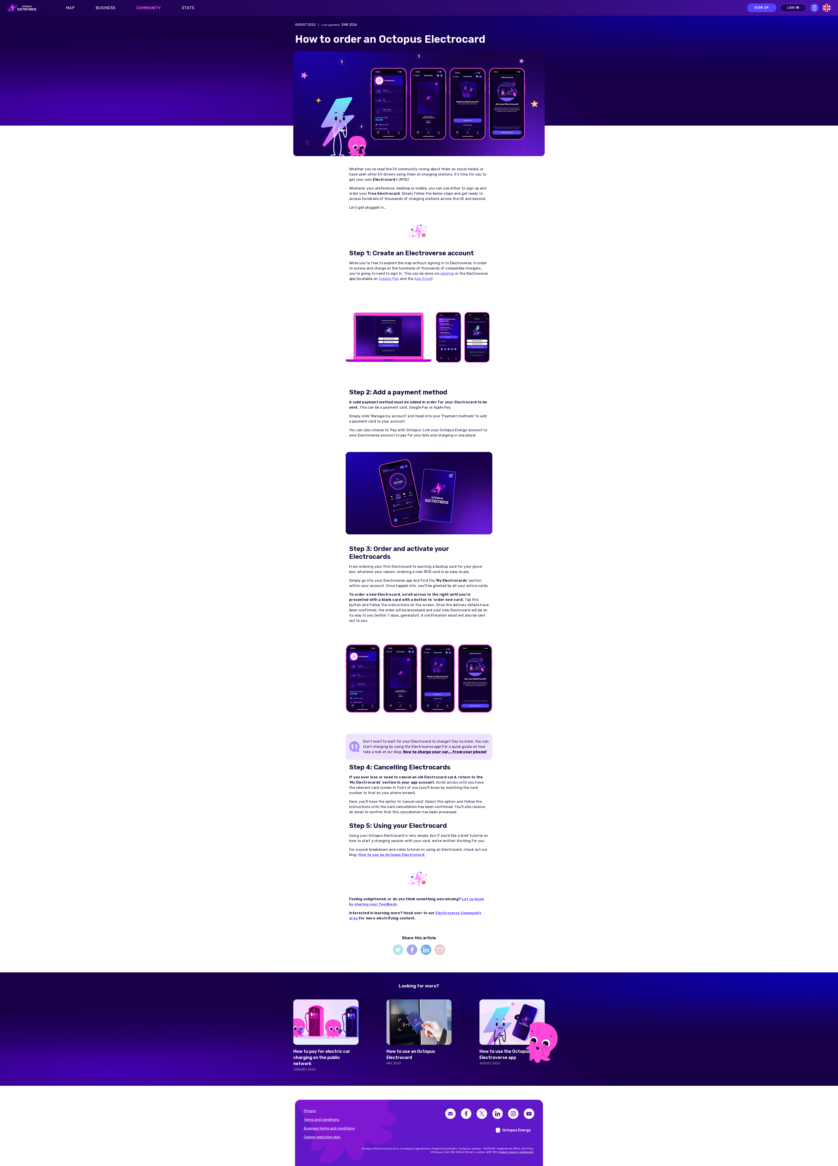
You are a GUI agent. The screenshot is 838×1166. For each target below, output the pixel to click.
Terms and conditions (321, 1120)
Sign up (761, 8)
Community (148, 7)
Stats (188, 7)
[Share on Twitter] (398, 949)
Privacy (310, 1111)
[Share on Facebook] (412, 949)
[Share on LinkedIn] (426, 949)
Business (105, 7)
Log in (793, 8)
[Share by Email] (440, 949)
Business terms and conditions (329, 1128)
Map (70, 7)
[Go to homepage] (20, 8)
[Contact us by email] (450, 1113)
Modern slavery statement (515, 1152)
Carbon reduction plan (322, 1137)
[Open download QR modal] (814, 7)
